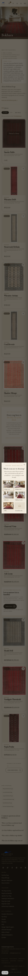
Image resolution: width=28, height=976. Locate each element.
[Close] (24, 464)
